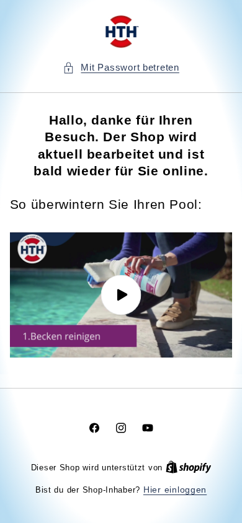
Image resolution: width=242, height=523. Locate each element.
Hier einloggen (175, 489)
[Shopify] (189, 467)
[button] (121, 68)
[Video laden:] (121, 295)
